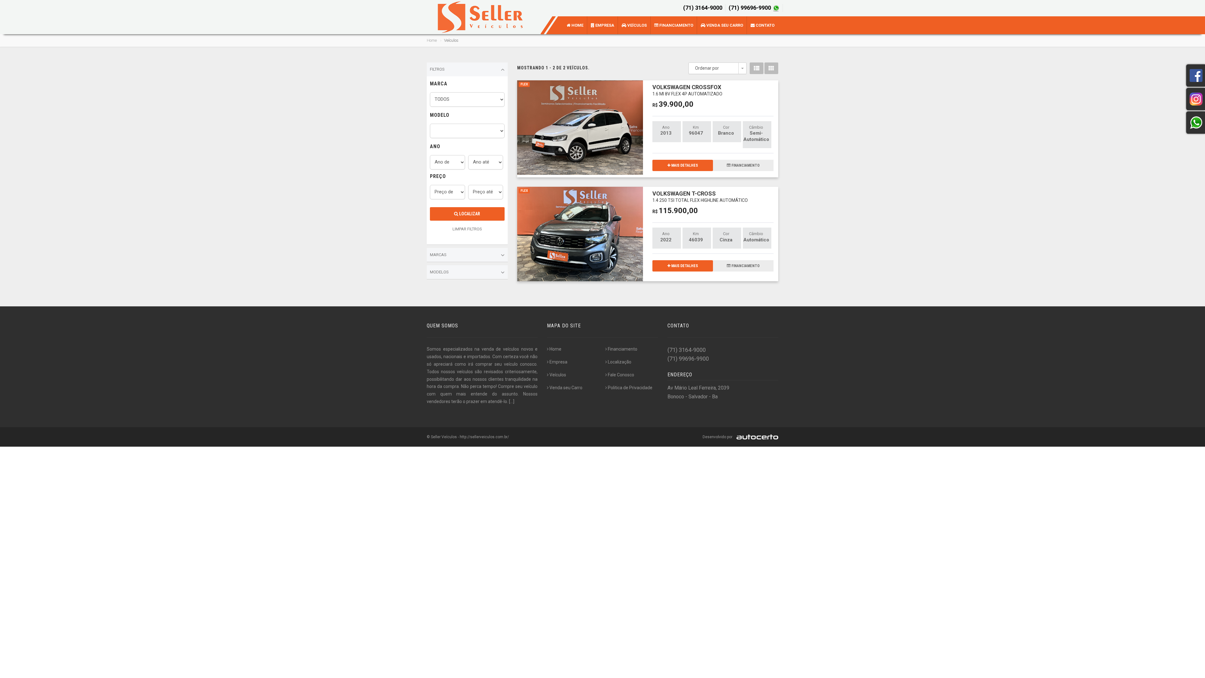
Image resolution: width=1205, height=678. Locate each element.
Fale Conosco (621, 374)
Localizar (469, 213)
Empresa (604, 25)
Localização (619, 361)
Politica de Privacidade (630, 387)
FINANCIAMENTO (745, 165)
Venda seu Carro (724, 25)
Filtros (437, 69)
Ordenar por (707, 68)
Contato (764, 25)
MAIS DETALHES (684, 165)
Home (576, 25)
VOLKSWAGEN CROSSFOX (687, 90)
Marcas (438, 254)
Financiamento (675, 25)
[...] (511, 401)
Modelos (439, 272)
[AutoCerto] (755, 437)
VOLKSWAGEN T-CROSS (700, 196)
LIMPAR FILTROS (467, 229)
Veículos (636, 25)
